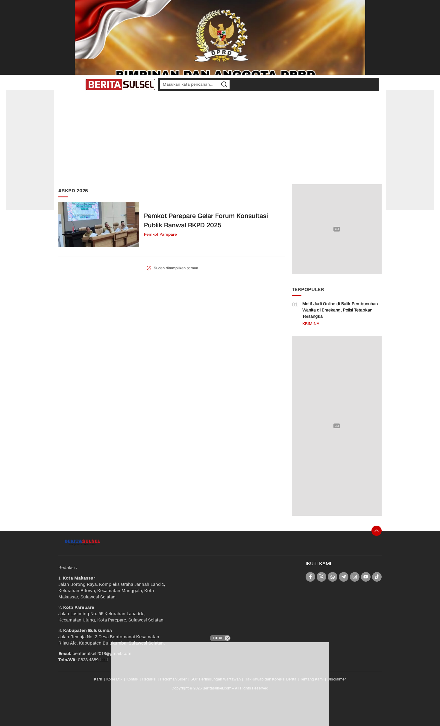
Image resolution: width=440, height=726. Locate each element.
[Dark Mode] (79, 84)
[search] (224, 84)
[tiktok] (377, 577)
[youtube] (366, 577)
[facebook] (310, 577)
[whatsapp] (332, 577)
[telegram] (343, 577)
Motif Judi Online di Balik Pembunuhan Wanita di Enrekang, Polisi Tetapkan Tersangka (340, 310)
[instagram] (354, 577)
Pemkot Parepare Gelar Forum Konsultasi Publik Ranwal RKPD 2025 (206, 220)
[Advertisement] (220, 138)
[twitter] (321, 577)
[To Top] (376, 531)
